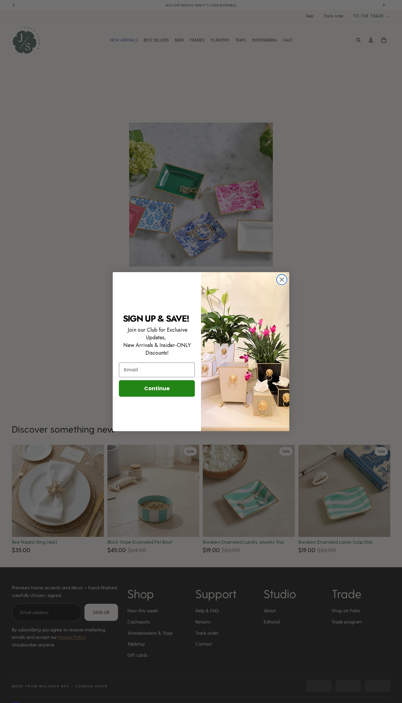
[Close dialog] (282, 279)
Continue (157, 388)
